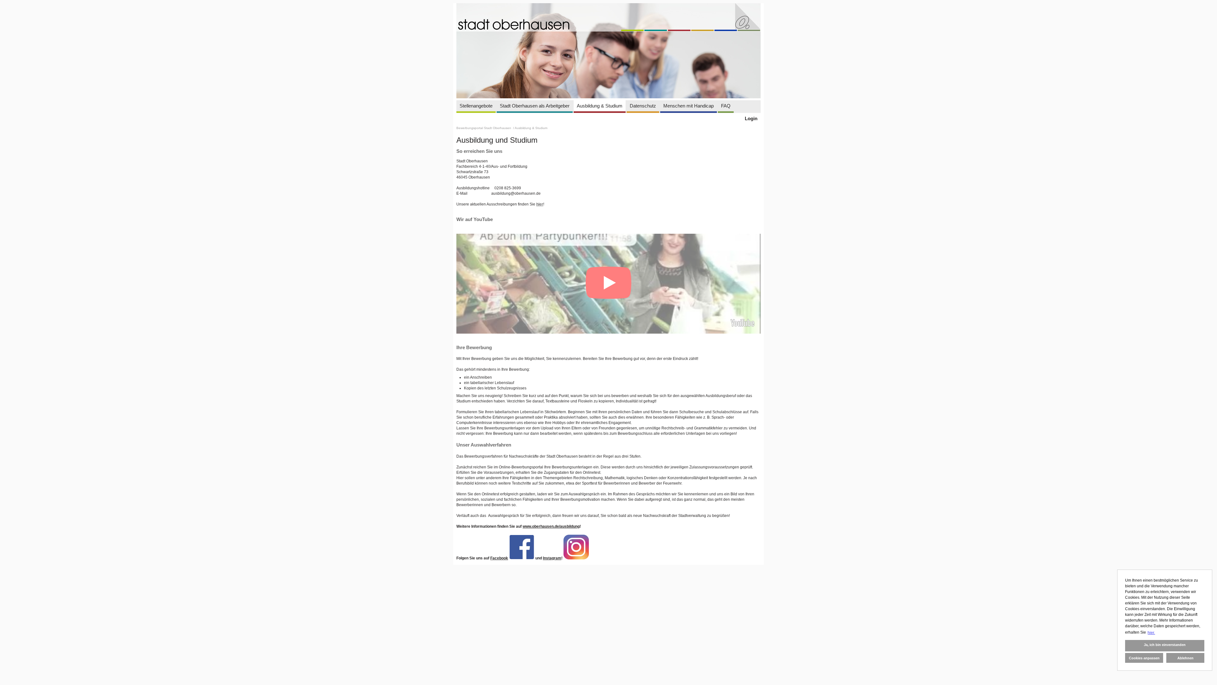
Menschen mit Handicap (688, 105)
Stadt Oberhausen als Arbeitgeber (535, 105)
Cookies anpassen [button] (1144, 658)
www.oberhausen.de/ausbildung (551, 526)
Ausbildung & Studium (599, 105)
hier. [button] (1151, 632)
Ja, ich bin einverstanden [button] (1165, 645)
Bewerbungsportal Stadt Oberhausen (484, 128)
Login (751, 118)
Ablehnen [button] (1185, 658)
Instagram (552, 558)
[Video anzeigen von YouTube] (608, 284)
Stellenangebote (476, 105)
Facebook (499, 558)
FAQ (726, 105)
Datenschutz (643, 105)
